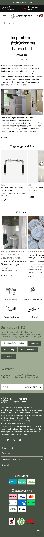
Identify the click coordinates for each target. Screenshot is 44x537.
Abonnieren (31, 387)
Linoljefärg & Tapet (10, 258)
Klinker (13, 255)
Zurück (4, 138)
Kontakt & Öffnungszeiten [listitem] (13, 343)
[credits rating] (31, 521)
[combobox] (24, 23)
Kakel (4, 255)
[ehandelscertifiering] (21, 521)
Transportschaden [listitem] (28, 350)
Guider (31, 251)
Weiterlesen (6, 275)
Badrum (4, 251)
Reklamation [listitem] (8, 356)
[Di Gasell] (12, 521)
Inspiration (22, 59)
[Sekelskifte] (22, 400)
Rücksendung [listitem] (8, 350)
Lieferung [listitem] (35, 343)
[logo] (21, 16)
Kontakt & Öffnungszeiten (8, 8)
